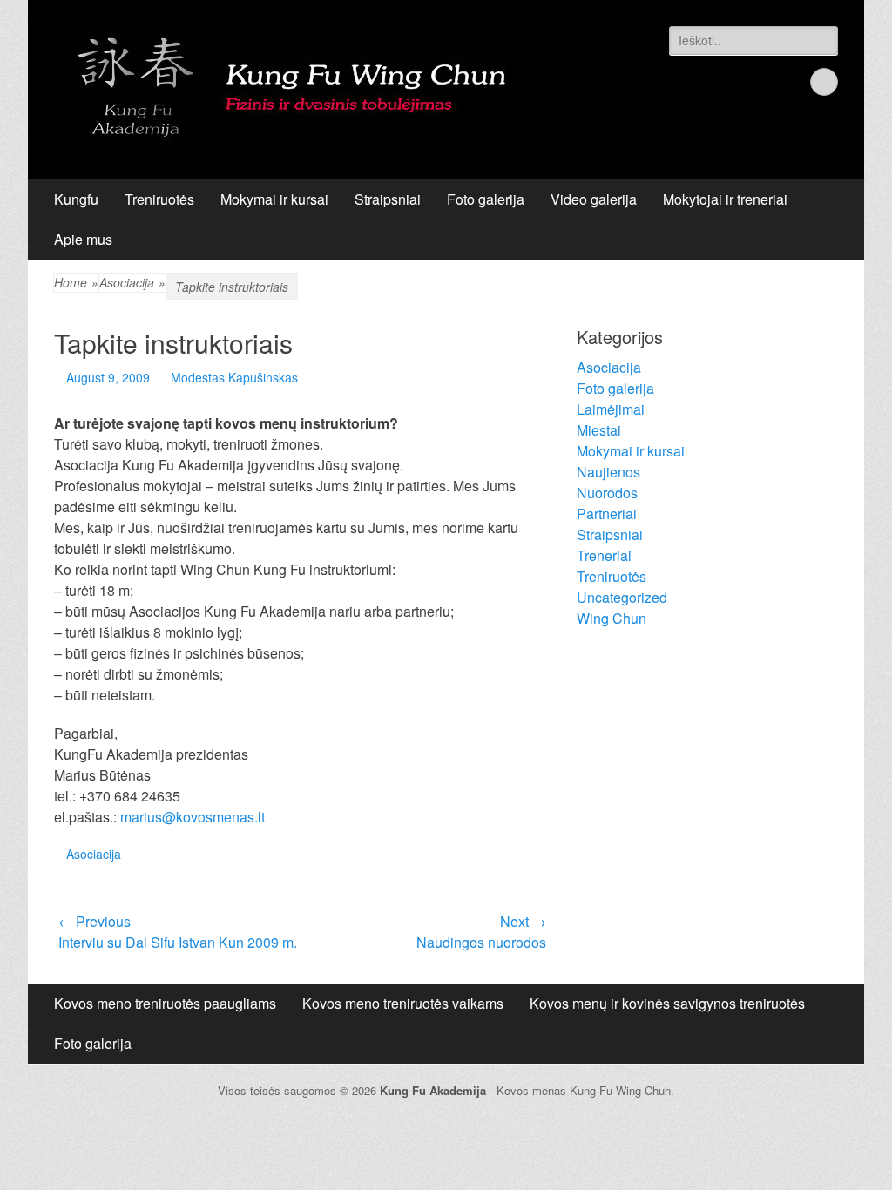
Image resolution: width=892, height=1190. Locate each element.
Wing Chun (611, 618)
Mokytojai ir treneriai (725, 199)
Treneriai (604, 555)
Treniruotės (159, 199)
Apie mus (83, 239)
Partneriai (607, 514)
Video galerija (594, 199)
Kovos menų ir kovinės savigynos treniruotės (667, 1003)
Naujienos (608, 472)
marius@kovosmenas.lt (192, 817)
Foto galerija (485, 199)
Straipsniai (388, 199)
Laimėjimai (611, 409)
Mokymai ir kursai (274, 199)
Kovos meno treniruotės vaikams (402, 1003)
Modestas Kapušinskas (234, 377)
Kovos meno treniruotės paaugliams (165, 1003)
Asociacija (93, 853)
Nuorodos (607, 493)
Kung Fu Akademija (433, 1090)
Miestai (599, 430)
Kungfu (76, 199)
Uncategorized (622, 597)
